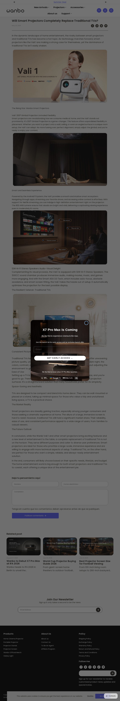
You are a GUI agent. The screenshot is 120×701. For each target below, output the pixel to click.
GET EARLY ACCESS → (60, 358)
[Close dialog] (86, 323)
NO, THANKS (60, 365)
